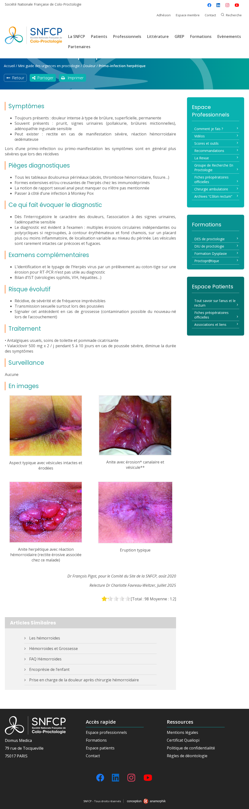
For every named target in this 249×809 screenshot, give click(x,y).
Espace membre (188, 15)
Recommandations (209, 150)
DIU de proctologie (209, 246)
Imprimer (74, 77)
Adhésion (164, 15)
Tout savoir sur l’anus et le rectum (215, 303)
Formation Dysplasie (210, 253)
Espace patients (100, 748)
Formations (201, 36)
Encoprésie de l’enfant (49, 669)
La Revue (201, 158)
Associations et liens (210, 324)
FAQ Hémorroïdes (45, 659)
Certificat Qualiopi (183, 740)
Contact (210, 15)
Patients (99, 36)
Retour (17, 77)
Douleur (89, 65)
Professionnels (127, 36)
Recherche (234, 15)
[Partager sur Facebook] (209, 5)
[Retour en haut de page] (240, 803)
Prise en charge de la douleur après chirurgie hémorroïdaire (84, 680)
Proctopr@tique (206, 260)
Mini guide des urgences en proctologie (49, 65)
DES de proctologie (209, 239)
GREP (179, 36)
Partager (44, 77)
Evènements (229, 36)
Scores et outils (206, 143)
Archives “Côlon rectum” (213, 196)
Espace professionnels (106, 732)
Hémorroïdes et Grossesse (53, 648)
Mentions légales (182, 732)
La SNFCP (76, 36)
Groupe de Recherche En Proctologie (213, 167)
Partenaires (79, 46)
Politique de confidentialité (191, 748)
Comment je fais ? (208, 128)
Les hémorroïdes (44, 638)
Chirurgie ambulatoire (211, 189)
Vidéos (199, 136)
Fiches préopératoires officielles (211, 179)
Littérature (158, 36)
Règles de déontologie (187, 755)
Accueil (9, 65)
